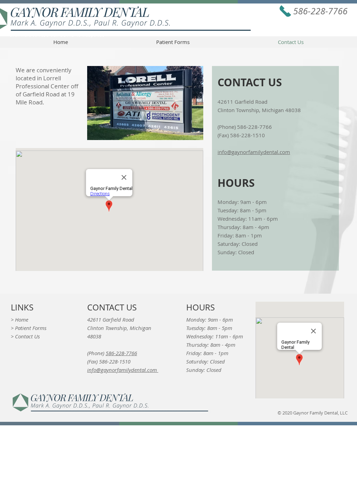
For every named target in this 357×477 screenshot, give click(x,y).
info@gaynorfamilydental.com (254, 151)
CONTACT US (112, 307)
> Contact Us (25, 336)
